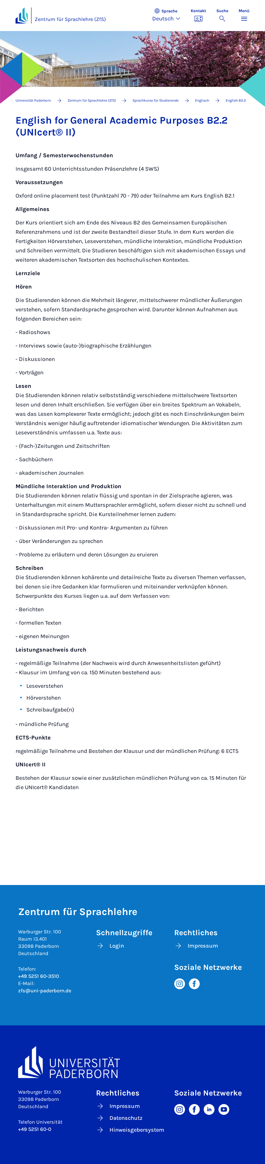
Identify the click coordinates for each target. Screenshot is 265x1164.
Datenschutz (126, 1118)
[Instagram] (179, 983)
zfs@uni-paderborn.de (44, 991)
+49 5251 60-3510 (38, 976)
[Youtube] (223, 1109)
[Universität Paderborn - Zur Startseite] (22, 15)
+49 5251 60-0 (34, 1129)
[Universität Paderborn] (132, 1062)
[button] (169, 15)
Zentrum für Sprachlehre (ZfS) (70, 19)
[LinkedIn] (209, 1109)
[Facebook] (194, 983)
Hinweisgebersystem (136, 1130)
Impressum (203, 945)
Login (116, 945)
